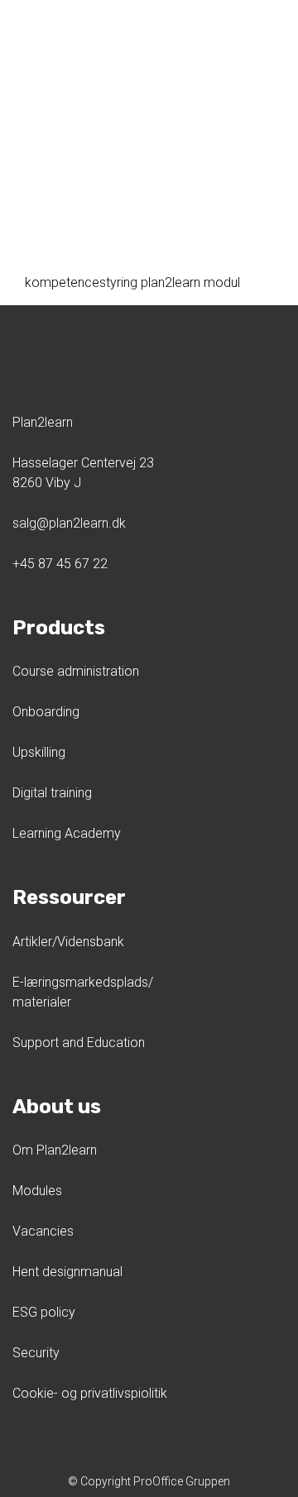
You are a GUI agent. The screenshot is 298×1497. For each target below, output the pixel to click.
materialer (41, 1002)
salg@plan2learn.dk (69, 523)
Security (36, 1353)
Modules (37, 1190)
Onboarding (45, 712)
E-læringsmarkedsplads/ (82, 982)
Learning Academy (66, 833)
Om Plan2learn (54, 1150)
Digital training (52, 793)
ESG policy (43, 1312)
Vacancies (43, 1231)
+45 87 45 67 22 (60, 564)
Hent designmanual (67, 1271)
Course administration (75, 671)
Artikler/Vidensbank (68, 941)
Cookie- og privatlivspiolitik (89, 1393)
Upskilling (38, 752)
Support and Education (78, 1042)
